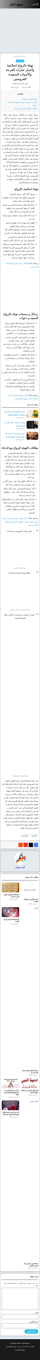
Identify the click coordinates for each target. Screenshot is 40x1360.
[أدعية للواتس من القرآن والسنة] (29, 890)
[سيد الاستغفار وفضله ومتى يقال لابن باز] (29, 987)
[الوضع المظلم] (26, 5)
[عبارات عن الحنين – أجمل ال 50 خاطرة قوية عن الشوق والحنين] (32, 436)
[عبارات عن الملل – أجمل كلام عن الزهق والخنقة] (32, 425)
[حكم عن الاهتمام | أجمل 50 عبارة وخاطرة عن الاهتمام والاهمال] (32, 414)
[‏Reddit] (20, 845)
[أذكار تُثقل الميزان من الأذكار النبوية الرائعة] (29, 1083)
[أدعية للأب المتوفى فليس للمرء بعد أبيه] (10, 887)
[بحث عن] (29, 5)
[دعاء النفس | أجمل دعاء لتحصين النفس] (29, 1180)
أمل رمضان (25, 87)
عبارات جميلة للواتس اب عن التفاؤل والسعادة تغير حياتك (11, 1092)
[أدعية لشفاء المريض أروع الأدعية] (10, 912)
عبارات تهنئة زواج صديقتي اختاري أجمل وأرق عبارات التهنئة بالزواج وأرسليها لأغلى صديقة (20, 521)
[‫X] (31, 845)
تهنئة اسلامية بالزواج (29, 99)
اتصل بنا (31, 1346)
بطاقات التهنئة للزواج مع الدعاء (25, 108)
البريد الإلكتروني (33, 1322)
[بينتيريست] (26, 845)
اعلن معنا (25, 1346)
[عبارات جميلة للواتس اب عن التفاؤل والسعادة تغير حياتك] (10, 1083)
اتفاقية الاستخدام (20, 1350)
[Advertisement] (20, 31)
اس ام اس (16, 56)
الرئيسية (23, 56)
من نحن (19, 1346)
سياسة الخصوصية (11, 1346)
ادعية (34, 836)
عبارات (24, 836)
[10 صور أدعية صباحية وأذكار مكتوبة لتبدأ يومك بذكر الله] (10, 1105)
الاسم (36, 1312)
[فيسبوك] (36, 845)
